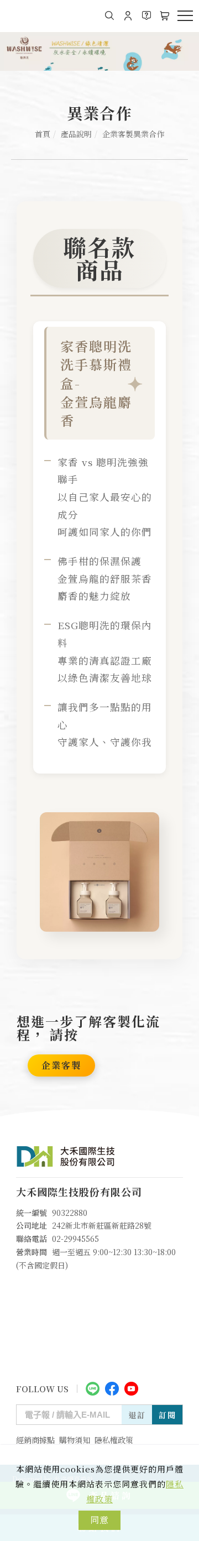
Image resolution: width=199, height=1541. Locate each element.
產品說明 (76, 133)
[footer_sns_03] (131, 1387)
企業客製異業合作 (133, 133)
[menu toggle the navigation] (185, 16)
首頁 (42, 133)
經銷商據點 (35, 1439)
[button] (110, 16)
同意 (99, 1519)
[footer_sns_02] (112, 1387)
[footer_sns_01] (93, 1387)
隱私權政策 (114, 1439)
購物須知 (74, 1439)
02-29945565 (75, 1238)
